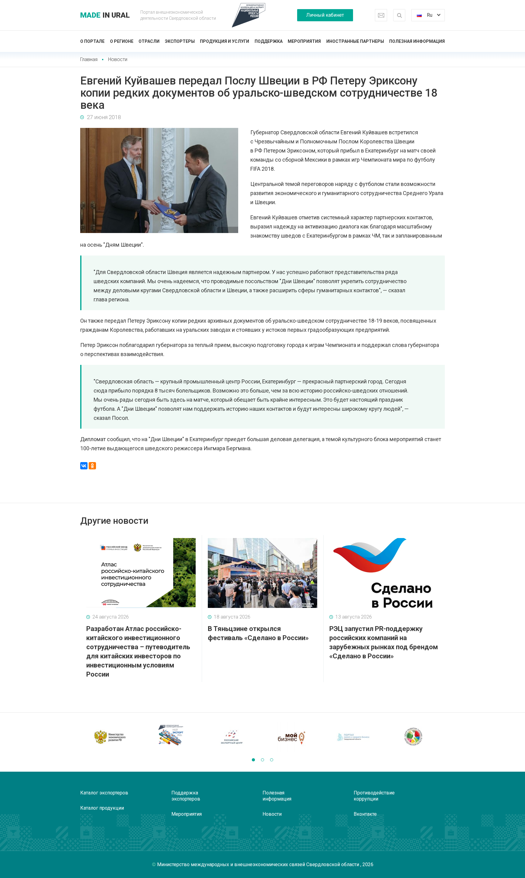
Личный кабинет (325, 15)
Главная (89, 59)
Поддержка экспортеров (185, 796)
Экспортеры (180, 41)
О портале (92, 41)
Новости (117, 59)
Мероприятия (304, 41)
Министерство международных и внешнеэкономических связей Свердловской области (258, 864)
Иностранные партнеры (355, 41)
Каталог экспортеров (104, 793)
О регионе (121, 41)
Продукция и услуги (224, 41)
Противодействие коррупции (374, 796)
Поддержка (269, 41)
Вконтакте (365, 814)
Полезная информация (417, 41)
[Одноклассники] (92, 465)
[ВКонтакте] (84, 465)
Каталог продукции (102, 808)
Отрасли (149, 41)
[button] (253, 759)
